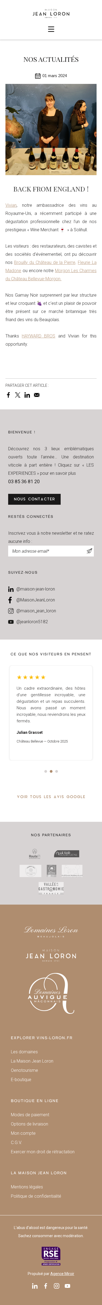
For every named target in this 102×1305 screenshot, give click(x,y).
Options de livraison (29, 1124)
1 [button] (45, 771)
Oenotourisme (24, 1070)
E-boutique (21, 1079)
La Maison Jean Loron (32, 1061)
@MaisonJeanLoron (35, 600)
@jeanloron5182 (32, 621)
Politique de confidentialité (36, 1196)
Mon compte (23, 1133)
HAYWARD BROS (38, 336)
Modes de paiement (30, 1114)
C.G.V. (16, 1142)
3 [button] (56, 771)
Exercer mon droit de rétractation (43, 1151)
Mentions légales (27, 1187)
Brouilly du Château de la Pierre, (45, 262)
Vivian (11, 205)
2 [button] (51, 771)
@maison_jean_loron (36, 610)
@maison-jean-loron (35, 589)
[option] (51, 713)
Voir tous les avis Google (51, 797)
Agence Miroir (62, 1273)
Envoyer (89, 551)
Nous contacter (34, 499)
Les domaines (24, 1051)
